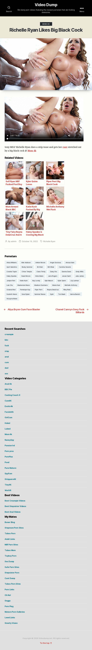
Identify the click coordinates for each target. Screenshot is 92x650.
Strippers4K (10, 479)
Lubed (7, 429)
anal (7, 356)
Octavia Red (11, 290)
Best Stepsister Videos (15, 506)
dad (6, 368)
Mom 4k (46, 24)
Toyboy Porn (10, 556)
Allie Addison (26, 262)
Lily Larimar (75, 281)
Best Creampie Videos (15, 501)
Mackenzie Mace (23, 285)
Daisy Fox (53, 271)
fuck (7, 345)
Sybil (51, 294)
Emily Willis (79, 271)
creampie (9, 334)
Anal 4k (8, 384)
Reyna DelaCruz (53, 290)
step (7, 351)
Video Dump (46, 5)
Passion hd (10, 445)
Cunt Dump (10, 578)
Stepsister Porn (12, 572)
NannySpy (9, 440)
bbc (6, 340)
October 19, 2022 (30, 241)
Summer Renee (39, 294)
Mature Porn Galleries (15, 612)
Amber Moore (40, 262)
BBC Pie (8, 389)
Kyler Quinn (62, 281)
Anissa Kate (70, 262)
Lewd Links (10, 617)
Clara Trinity (41, 271)
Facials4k (9, 412)
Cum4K (8, 401)
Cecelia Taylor (12, 271)
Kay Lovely (36, 281)
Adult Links (10, 539)
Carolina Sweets (65, 267)
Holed (7, 423)
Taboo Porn (10, 533)
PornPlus (9, 456)
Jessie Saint (66, 276)
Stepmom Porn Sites (14, 528)
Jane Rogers (52, 276)
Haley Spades (12, 276)
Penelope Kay (25, 290)
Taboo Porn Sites (13, 584)
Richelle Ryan (49, 241)
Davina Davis (66, 271)
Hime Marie (39, 276)
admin (14, 241)
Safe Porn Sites (12, 567)
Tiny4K (8, 484)
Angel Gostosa (55, 262)
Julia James (79, 276)
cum (7, 362)
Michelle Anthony (71, 285)
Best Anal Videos (12, 512)
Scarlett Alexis (12, 294)
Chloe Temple (27, 271)
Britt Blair (51, 267)
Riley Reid (66, 290)
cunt (65, 147)
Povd (7, 462)
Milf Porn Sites (11, 544)
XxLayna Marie (12, 299)
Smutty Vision (11, 623)
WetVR (8, 490)
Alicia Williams (12, 262)
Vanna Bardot (75, 294)
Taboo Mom (10, 550)
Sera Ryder (26, 294)
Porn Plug (9, 606)
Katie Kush (24, 281)
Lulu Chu (10, 285)
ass (6, 373)
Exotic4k (9, 406)
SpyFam (8, 473)
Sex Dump (9, 561)
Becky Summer (27, 267)
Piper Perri (38, 290)
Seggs (8, 600)
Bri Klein (40, 267)
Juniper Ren (11, 281)
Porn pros (9, 451)
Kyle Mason (49, 281)
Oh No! (8, 595)
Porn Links (9, 589)
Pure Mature (10, 468)
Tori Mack (61, 294)
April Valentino (12, 267)
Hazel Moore (25, 276)
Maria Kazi (56, 285)
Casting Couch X (12, 395)
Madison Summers (41, 285)
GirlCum (8, 417)
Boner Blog (10, 522)
